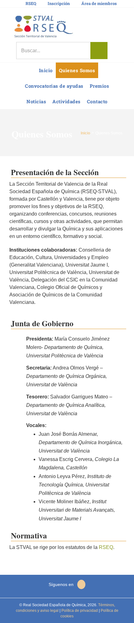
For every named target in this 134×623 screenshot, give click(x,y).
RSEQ (106, 547)
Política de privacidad (79, 610)
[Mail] (81, 584)
